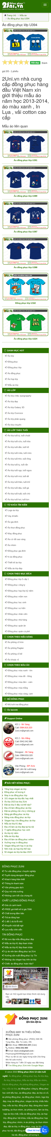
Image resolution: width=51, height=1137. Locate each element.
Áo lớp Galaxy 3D (15, 407)
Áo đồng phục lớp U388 (25, 267)
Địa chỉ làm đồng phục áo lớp (17, 808)
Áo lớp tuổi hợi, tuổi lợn (18, 499)
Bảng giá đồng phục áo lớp (16, 814)
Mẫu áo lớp (12, 385)
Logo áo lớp (13, 510)
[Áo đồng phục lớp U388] (25, 251)
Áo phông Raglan (15, 648)
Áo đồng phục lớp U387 (25, 231)
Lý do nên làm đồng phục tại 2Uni (20, 951)
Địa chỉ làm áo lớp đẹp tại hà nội (19, 827)
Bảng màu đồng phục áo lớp (17, 817)
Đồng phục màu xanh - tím (19, 670)
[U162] (25, 286)
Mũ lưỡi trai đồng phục (18, 704)
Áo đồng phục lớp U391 (25, 160)
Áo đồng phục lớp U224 (25, 339)
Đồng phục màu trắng (17, 688)
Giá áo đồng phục (10, 1084)
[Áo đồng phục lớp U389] (25, 179)
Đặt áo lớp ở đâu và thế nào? (17, 805)
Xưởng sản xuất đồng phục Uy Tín (21, 955)
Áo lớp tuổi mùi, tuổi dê (18, 476)
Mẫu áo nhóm (40, 1080)
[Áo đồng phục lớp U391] (25, 144)
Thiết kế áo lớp (14, 562)
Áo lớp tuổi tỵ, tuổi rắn (17, 464)
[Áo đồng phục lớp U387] (25, 215)
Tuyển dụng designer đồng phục (19, 875)
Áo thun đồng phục (16, 527)
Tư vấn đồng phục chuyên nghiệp (20, 871)
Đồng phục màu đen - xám (19, 682)
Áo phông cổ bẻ (14, 654)
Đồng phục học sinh (16, 602)
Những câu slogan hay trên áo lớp (20, 959)
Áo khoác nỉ (13, 659)
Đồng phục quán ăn (16, 625)
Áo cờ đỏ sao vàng (16, 539)
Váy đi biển (12, 516)
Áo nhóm (11, 545)
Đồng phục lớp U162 (25, 303)
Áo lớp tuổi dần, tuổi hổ (18, 447)
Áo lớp (10, 356)
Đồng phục (12, 362)
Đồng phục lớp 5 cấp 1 (18, 579)
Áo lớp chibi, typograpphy (19, 396)
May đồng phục (14, 533)
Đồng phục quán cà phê (18, 631)
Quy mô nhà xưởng (14, 891)
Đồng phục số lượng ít (14, 792)
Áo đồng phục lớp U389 (25, 196)
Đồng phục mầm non (17, 596)
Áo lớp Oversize (15, 413)
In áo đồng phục (15, 557)
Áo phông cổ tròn (15, 642)
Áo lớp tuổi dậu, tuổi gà (18, 488)
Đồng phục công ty (16, 585)
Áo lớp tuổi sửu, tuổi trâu (18, 441)
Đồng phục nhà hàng (17, 620)
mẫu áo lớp (12, 1088)
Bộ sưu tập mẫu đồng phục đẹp (19, 939)
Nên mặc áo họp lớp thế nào (17, 849)
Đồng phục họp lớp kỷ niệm (20, 591)
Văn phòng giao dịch (14, 887)
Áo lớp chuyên (14, 425)
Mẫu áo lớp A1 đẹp (13, 823)
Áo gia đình (12, 522)
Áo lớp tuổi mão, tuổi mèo (19, 453)
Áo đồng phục (14, 373)
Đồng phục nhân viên (17, 614)
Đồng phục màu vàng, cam (20, 693)
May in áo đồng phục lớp (15, 795)
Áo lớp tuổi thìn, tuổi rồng (19, 459)
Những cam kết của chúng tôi (18, 895)
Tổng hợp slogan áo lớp (15, 789)
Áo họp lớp (12, 379)
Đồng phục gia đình (16, 551)
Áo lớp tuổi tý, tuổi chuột (18, 435)
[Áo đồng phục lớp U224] (25, 322)
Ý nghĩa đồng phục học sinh (17, 830)
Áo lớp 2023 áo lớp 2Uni (15, 801)
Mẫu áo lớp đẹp (14, 568)
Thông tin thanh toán (14, 883)
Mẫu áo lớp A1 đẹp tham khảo (19, 943)
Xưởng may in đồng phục (16, 842)
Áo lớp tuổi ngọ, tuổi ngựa (19, 470)
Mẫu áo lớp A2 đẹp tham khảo (19, 947)
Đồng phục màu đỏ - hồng (19, 676)
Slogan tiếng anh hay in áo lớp (18, 846)
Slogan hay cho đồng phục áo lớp (19, 820)
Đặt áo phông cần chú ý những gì (19, 811)
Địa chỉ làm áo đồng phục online (19, 839)
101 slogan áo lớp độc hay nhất (18, 798)
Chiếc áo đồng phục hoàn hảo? (19, 963)
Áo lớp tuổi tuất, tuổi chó (18, 493)
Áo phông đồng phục (29, 1084)
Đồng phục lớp (14, 367)
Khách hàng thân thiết (15, 879)
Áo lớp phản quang (16, 419)
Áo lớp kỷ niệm (11, 833)
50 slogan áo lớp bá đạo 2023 (18, 852)
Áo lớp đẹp (12, 401)
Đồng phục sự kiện (16, 608)
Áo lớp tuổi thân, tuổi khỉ (18, 482)
